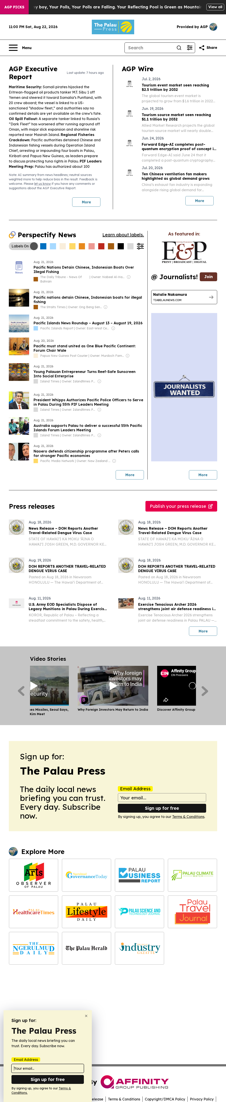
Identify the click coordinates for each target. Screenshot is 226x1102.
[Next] (205, 691)
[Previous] (21, 691)
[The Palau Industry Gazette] (139, 948)
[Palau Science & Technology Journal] (139, 911)
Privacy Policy (202, 1099)
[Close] (86, 1016)
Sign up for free (162, 808)
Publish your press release (178, 506)
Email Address (135, 788)
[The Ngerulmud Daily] (33, 948)
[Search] (179, 48)
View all (215, 7)
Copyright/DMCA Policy (165, 1099)
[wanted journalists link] (184, 252)
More (86, 202)
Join (208, 276)
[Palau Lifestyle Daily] (86, 911)
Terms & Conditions (188, 816)
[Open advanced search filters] (189, 48)
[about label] (36, 279)
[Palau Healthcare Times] (33, 911)
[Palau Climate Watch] (192, 875)
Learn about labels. (123, 234)
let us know (42, 184)
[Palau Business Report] (139, 875)
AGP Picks (14, 7)
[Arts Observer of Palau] (33, 875)
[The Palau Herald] (86, 948)
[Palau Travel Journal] (192, 911)
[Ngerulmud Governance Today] (86, 875)
